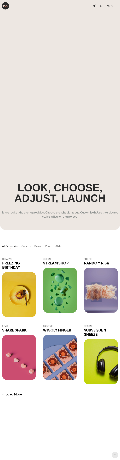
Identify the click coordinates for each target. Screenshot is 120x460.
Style (58, 246)
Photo (48, 246)
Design (38, 246)
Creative (26, 246)
